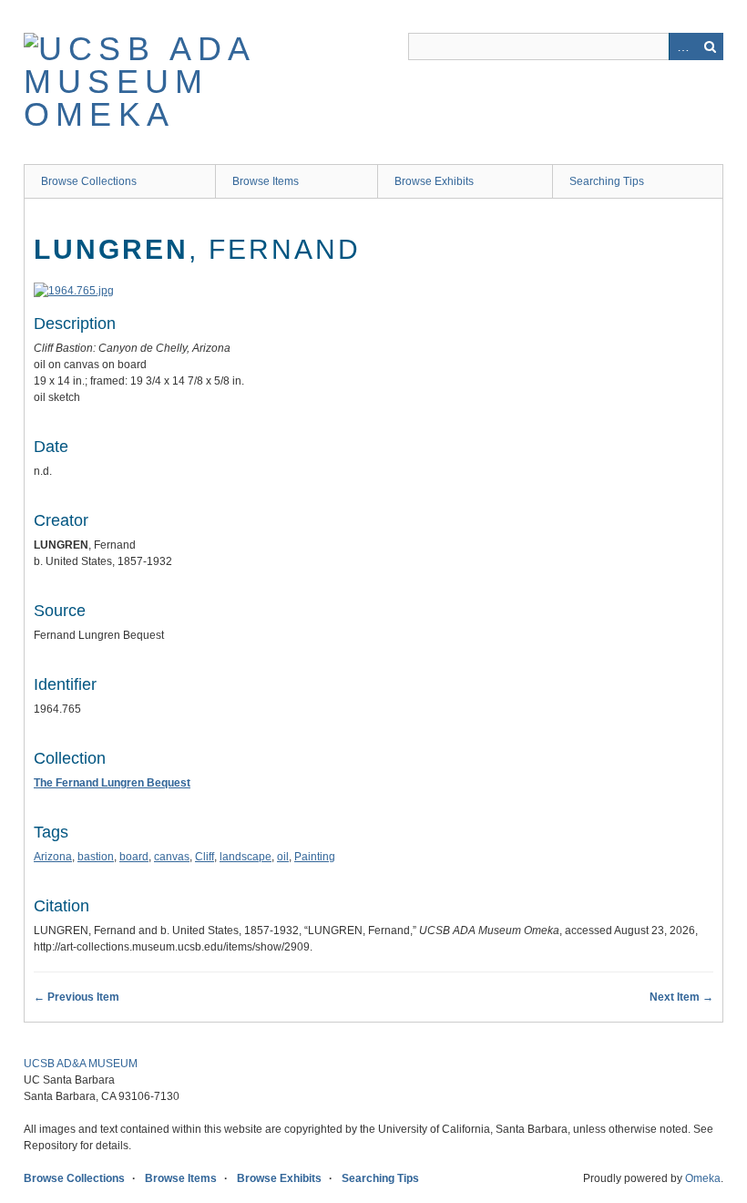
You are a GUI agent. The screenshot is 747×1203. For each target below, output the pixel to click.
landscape (245, 856)
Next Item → (681, 997)
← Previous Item (76, 997)
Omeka (703, 1178)
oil (283, 856)
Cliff (204, 856)
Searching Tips (606, 181)
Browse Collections (89, 181)
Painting (314, 856)
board (133, 856)
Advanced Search (682, 46)
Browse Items (265, 181)
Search (709, 46)
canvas (171, 856)
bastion (95, 856)
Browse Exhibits (434, 181)
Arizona (53, 856)
